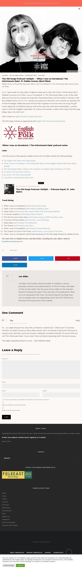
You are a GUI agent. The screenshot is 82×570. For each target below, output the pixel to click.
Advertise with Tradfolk (10, 525)
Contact (48, 552)
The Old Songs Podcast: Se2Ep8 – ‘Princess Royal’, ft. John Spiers (45, 190)
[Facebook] (38, 546)
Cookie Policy (58, 552)
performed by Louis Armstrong (37, 220)
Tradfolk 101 (6, 519)
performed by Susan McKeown (38, 228)
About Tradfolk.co (17, 552)
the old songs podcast (16, 75)
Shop (4, 513)
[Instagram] (43, 546)
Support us (6, 516)
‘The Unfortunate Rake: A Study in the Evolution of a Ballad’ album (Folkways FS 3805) (37, 169)
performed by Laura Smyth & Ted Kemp (47, 231)
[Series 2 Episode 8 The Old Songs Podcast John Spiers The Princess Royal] (9, 189)
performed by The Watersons (25, 223)
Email (4, 391)
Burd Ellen (24, 101)
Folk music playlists (8, 522)
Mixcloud (38, 117)
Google (31, 117)
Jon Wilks (5, 75)
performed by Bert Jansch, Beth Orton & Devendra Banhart (37, 211)
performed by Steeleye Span (37, 209)
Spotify (24, 117)
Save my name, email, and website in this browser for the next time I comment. (27, 399)
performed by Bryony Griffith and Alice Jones (45, 217)
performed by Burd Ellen (23, 226)
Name (4, 382)
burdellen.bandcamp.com (12, 241)
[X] (41, 546)
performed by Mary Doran (36, 206)
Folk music (5, 505)
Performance (6, 508)
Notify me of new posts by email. (11, 410)
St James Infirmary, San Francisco (17, 172)
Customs (5, 502)
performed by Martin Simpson (31, 214)
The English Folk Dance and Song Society (20, 161)
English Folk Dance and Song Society (50, 121)
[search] (77, 458)
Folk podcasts (7, 510)
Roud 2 (4, 92)
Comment (5, 358)
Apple (18, 117)
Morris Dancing (20, 186)
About (4, 493)
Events (4, 496)
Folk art (4, 499)
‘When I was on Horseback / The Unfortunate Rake (23, 163)
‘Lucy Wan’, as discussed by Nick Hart (18, 178)
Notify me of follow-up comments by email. (14, 405)
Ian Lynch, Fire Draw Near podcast (17, 175)
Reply (78, 320)
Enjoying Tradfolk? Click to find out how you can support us (41, 3)
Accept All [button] (20, 565)
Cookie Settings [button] (9, 565)
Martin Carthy (6, 441)
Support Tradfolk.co (34, 552)
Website (44, 391)
